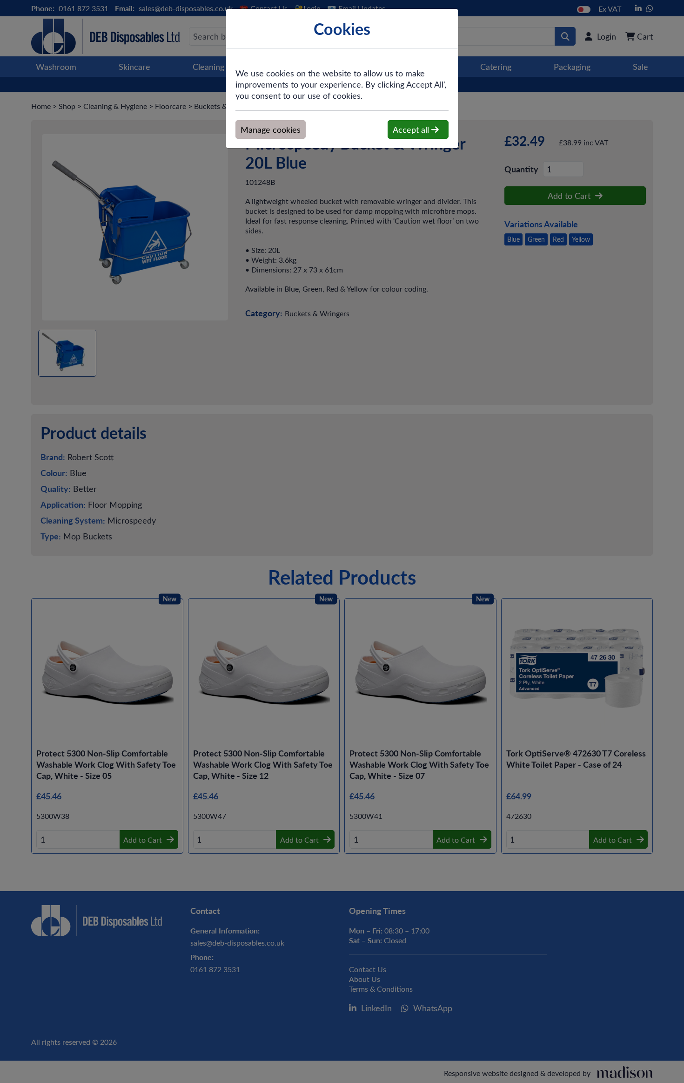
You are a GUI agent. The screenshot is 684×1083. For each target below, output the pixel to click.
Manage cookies (271, 129)
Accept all (412, 129)
